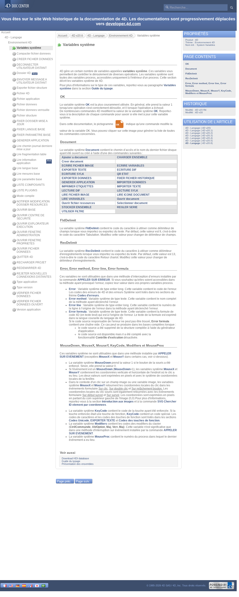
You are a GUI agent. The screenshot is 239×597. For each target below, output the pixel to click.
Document (191, 68)
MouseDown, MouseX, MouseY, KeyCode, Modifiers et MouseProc (208, 91)
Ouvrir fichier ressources (78, 203)
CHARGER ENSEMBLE (132, 157)
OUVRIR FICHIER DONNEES (28, 250)
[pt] (43, 585)
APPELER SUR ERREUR (93, 279)
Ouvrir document (128, 199)
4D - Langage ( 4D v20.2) (199, 133)
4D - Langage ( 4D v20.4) (199, 138)
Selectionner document (132, 203)
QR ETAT (123, 174)
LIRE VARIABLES (73, 199)
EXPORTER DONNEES (77, 178)
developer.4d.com (123, 23)
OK (187, 64)
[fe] (30, 585)
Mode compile (25, 196)
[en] (11, 585)
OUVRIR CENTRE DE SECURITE (30, 217)
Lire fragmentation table (31, 154)
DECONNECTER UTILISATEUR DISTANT (32, 66)
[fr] (4, 585)
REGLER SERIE (127, 207)
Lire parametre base (29, 179)
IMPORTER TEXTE (129, 186)
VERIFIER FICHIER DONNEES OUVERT (30, 303)
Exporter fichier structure (32, 87)
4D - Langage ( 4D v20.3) (199, 135)
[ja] (37, 585)
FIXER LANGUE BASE (31, 129)
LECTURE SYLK (127, 190)
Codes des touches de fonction (139, 420)
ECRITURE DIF (126, 169)
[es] (24, 585)
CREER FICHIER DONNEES (35, 59)
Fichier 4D (23, 93)
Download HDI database (75, 458)
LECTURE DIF (71, 190)
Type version (25, 287)
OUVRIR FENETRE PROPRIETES (29, 242)
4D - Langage (13, 37)
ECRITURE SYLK (73, 174)
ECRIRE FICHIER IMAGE (78, 165)
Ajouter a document (75, 157)
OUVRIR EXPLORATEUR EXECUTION (33, 225)
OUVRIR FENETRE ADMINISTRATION (29, 233)
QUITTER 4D (25, 257)
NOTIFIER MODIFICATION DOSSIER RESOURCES (33, 203)
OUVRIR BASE (26, 209)
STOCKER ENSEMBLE (77, 207)
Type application (27, 281)
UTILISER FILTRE (73, 211)
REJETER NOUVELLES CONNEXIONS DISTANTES (34, 275)
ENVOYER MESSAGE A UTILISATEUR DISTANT (32, 81)
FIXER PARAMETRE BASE (34, 135)
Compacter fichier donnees (34, 53)
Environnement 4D (20, 42)
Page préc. (64, 481)
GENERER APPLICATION (33, 140)
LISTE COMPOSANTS (31, 184)
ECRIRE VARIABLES (130, 165)
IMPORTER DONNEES (131, 182)
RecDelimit (191, 78)
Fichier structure (27, 115)
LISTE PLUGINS (27, 190)
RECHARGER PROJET (31, 262)
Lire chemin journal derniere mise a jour (34, 147)
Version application (29, 309)
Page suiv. (83, 481)
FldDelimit (191, 73)
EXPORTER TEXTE (74, 169)
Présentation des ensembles (78, 464)
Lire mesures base (28, 173)
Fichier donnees (27, 104)
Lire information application (34, 161)
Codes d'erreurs (88, 295)
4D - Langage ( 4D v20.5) (199, 140)
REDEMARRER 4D (29, 268)
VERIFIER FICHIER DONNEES (29, 294)
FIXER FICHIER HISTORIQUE (136, 178)
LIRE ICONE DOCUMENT (133, 194)
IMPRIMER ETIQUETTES (77, 186)
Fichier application (28, 99)
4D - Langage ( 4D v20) (198, 128)
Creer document (72, 161)
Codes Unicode (79, 420)
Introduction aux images (118, 401)
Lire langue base (27, 168)
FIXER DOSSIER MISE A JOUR (32, 122)
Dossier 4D (27, 73)
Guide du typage (102, 88)
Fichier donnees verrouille (33, 110)
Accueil (5, 32)
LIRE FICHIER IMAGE (75, 194)
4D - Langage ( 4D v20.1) (199, 130)
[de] (17, 585)
